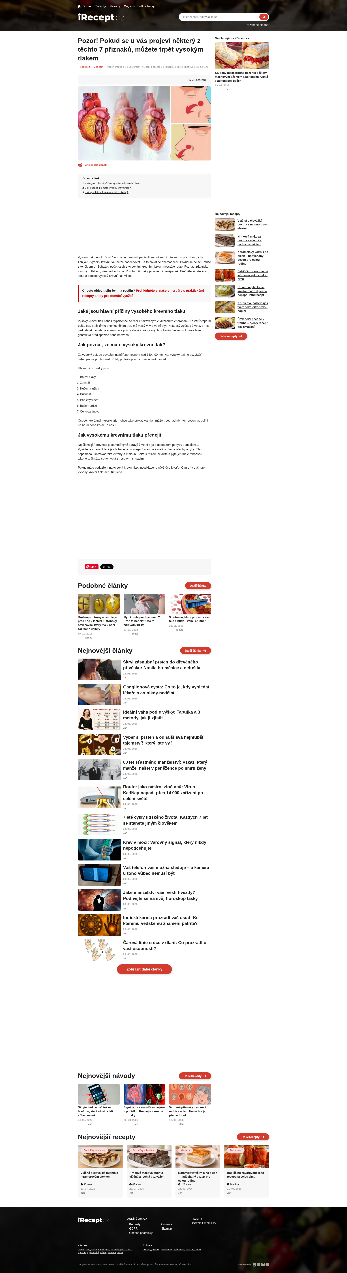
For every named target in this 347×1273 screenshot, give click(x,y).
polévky (206, 1223)
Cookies (166, 1224)
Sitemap (166, 1228)
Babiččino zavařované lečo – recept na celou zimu (252, 275)
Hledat (263, 17)
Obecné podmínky (141, 1232)
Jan (191, 80)
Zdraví (120, 1252)
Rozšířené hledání (257, 24)
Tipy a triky (83, 1252)
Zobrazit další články (144, 969)
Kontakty (134, 1224)
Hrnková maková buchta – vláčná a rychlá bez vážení (249, 240)
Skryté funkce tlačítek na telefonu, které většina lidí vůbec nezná (95, 1111)
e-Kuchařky (147, 6)
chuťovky (196, 1223)
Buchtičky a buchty (94, 1150)
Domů (87, 6)
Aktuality (147, 1249)
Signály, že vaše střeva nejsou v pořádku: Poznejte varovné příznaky (144, 1111)
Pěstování (94, 1252)
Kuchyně (115, 1249)
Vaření (103, 1252)
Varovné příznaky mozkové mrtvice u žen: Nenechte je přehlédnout (187, 1111)
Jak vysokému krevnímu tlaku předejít (106, 192)
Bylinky (156, 1249)
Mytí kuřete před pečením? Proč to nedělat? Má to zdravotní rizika (142, 621)
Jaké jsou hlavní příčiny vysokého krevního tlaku (112, 183)
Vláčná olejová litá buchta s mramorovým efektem (252, 224)
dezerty (185, 1150)
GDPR (133, 1228)
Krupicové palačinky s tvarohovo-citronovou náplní (252, 307)
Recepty (100, 6)
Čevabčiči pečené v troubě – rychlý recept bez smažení (252, 323)
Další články (198, 585)
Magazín (129, 6)
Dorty (213, 1223)
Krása (94, 1249)
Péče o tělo (125, 1249)
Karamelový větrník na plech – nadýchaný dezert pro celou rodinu (197, 1176)
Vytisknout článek (96, 164)
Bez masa (235, 1150)
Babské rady (84, 1249)
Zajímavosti (178, 1249)
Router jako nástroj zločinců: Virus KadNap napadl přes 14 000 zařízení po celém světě (163, 792)
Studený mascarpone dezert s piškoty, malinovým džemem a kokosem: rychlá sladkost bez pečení (241, 76)
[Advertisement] (144, 225)
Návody (115, 6)
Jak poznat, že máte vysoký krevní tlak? (108, 187)
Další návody (193, 1076)
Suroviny (190, 1249)
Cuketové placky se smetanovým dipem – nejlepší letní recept (252, 291)
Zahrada (112, 1252)
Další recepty (228, 336)
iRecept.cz (84, 66)
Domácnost (103, 1249)
